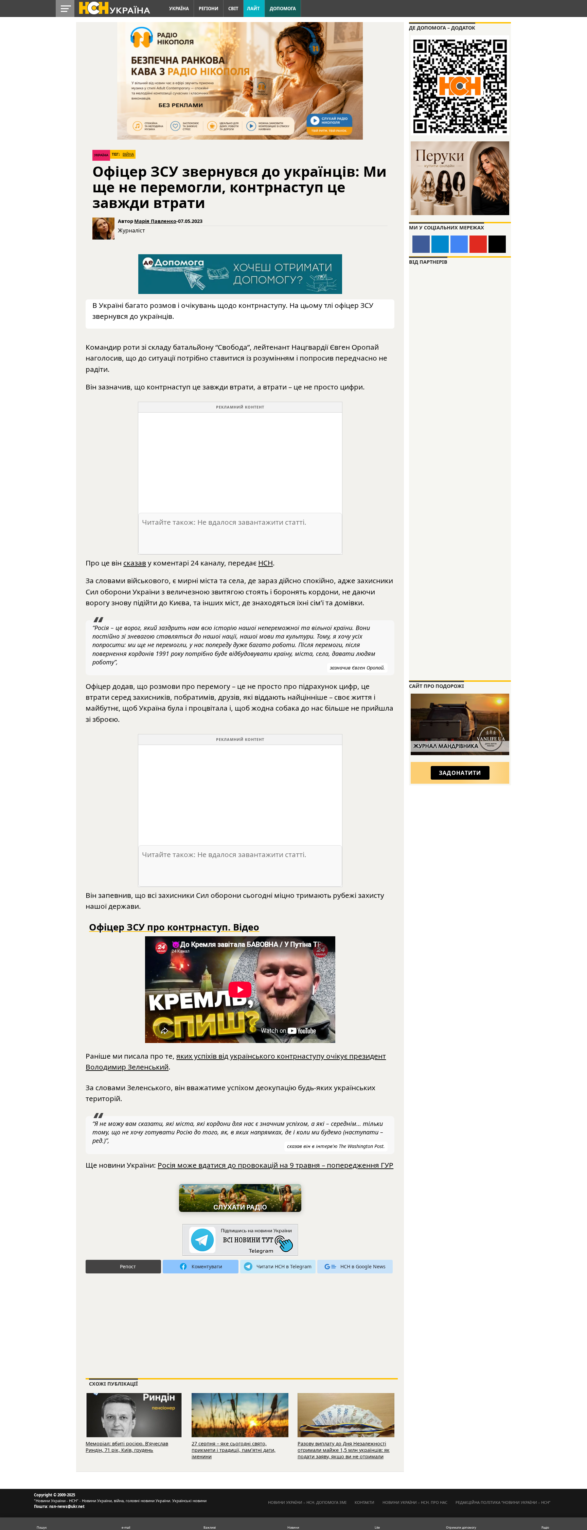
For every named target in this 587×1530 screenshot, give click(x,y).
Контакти (364, 1502)
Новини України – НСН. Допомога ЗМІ (307, 1502)
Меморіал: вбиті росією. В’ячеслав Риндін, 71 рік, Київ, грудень (127, 1446)
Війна (128, 154)
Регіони (208, 8)
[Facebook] (421, 244)
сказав (134, 563)
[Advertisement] (240, 460)
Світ (233, 8)
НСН (265, 563)
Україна (179, 8)
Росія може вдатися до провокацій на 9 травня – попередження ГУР (275, 1165)
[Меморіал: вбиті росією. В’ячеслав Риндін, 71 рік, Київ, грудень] (134, 1424)
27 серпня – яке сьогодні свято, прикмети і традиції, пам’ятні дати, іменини (233, 1449)
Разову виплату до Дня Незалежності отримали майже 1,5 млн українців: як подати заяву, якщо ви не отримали (344, 1449)
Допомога (283, 8)
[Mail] (497, 244)
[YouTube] (478, 244)
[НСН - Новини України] (240, 1240)
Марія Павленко (155, 221)
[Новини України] (114, 7)
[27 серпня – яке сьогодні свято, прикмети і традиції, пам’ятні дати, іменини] (240, 1424)
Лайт (253, 8)
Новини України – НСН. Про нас (415, 1502)
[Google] (459, 244)
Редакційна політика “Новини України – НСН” (503, 1502)
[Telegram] (440, 244)
